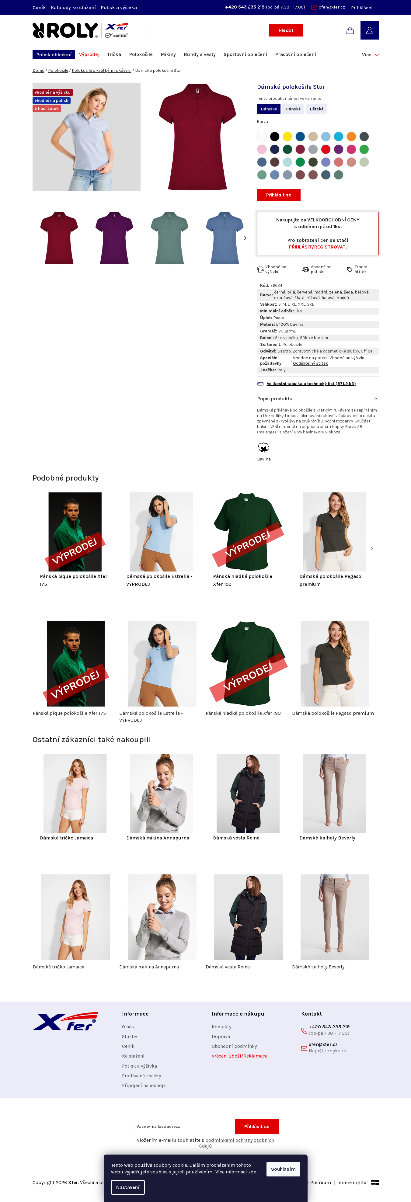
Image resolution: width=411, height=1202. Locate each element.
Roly (281, 370)
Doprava (221, 1036)
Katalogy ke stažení (73, 7)
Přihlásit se (278, 195)
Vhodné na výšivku (347, 357)
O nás (128, 1027)
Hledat (286, 30)
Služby (129, 1036)
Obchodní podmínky (234, 1046)
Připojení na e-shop (143, 1085)
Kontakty (221, 1027)
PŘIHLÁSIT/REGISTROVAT (317, 247)
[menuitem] (54, 54)
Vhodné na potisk (310, 357)
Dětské (316, 109)
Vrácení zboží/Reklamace (239, 1056)
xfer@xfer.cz (332, 7)
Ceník (39, 7)
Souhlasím (283, 1169)
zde (252, 1172)
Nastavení (128, 1187)
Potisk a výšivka (119, 7)
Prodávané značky (141, 1076)
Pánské (293, 109)
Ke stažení (133, 1056)
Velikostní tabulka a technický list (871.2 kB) (311, 383)
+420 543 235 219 (245, 7)
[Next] (245, 238)
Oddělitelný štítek (310, 363)
